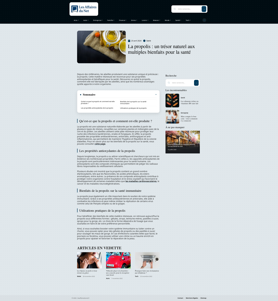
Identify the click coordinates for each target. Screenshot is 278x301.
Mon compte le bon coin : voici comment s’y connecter (189, 118)
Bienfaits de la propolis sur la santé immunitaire (133, 102)
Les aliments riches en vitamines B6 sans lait (189, 102)
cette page (100, 143)
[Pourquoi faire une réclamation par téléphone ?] (147, 260)
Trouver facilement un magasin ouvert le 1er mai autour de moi (181, 145)
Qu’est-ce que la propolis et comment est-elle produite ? (98, 102)
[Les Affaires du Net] (84, 9)
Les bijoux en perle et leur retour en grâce (87, 271)
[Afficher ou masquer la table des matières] (126, 94)
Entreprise (184, 113)
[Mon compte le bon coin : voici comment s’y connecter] (172, 117)
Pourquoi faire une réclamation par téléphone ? (147, 271)
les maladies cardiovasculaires (140, 181)
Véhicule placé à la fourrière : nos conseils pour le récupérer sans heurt (117, 272)
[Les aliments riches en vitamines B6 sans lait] (172, 100)
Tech (136, 276)
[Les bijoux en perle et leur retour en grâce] (89, 260)
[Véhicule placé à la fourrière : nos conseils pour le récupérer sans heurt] (118, 260)
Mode (79, 276)
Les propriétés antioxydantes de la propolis (97, 108)
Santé (148, 41)
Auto (108, 278)
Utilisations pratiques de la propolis (133, 108)
